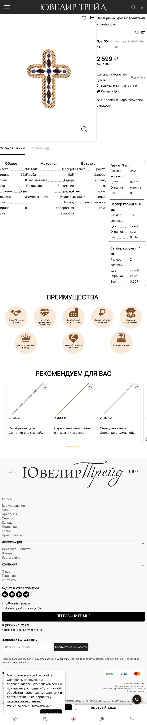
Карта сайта (11, 557)
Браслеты (9, 514)
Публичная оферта (136, 691)
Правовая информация (134, 683)
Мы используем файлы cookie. (30, 675)
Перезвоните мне (73, 616)
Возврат (8, 553)
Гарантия (9, 576)
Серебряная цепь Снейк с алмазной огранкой (72, 430)
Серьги (7, 518)
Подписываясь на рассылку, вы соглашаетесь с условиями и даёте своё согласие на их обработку (70, 660)
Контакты (9, 580)
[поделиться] (91, 18)
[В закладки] (84, 18)
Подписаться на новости (71, 647)
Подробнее (138, 77)
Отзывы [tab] (39, 148)
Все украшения (13, 505)
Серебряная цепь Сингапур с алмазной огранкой (25, 430)
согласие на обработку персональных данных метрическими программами (29, 701)
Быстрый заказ (104, 707)
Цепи (6, 510)
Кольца (7, 522)
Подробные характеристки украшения (120, 102)
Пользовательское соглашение (130, 686)
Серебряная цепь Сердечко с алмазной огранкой (116, 430)
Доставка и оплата (16, 549)
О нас (6, 571)
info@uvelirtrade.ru (16, 603)
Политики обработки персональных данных (97, 658)
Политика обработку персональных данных (124, 688)
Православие (12, 535)
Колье (6, 531)
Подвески (9, 527)
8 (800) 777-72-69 (15, 625)
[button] (68, 446)
